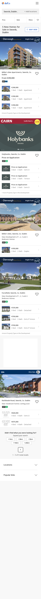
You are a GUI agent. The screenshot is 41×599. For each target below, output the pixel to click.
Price (3, 20)
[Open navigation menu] (37, 3)
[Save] (38, 20)
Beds (18, 20)
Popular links (9, 475)
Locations (8, 465)
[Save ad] (37, 73)
